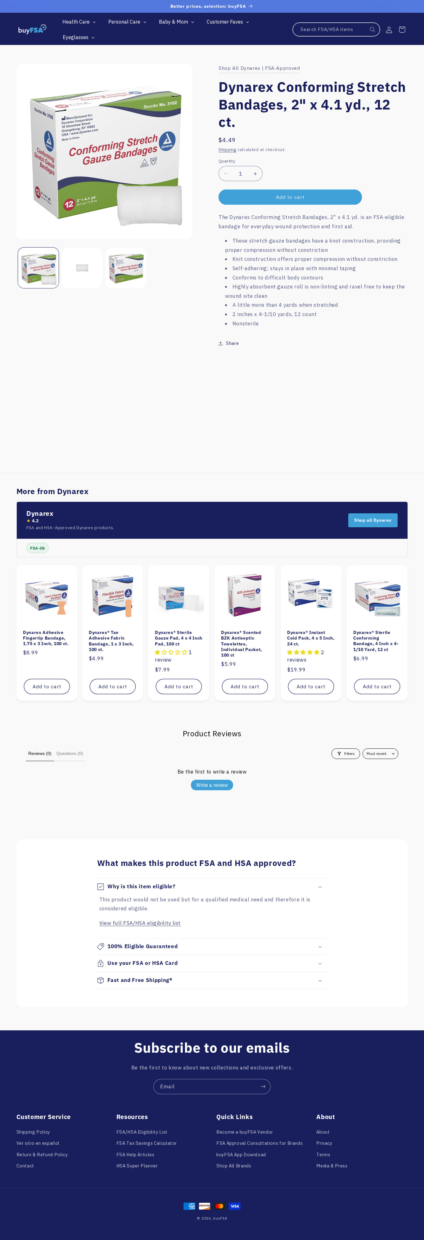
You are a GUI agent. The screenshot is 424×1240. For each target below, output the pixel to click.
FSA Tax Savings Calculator (146, 1143)
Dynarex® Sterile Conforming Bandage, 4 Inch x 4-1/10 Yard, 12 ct (376, 641)
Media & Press (331, 1165)
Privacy (324, 1143)
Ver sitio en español (38, 1143)
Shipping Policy (33, 1132)
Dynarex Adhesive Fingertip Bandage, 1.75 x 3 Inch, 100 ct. (46, 638)
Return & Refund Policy (42, 1154)
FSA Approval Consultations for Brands (259, 1143)
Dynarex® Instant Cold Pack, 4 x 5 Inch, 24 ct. (311, 638)
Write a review (212, 785)
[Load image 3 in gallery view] (126, 268)
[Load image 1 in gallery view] (38, 268)
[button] (402, 29)
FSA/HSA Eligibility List (142, 1132)
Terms (323, 1154)
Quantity (227, 161)
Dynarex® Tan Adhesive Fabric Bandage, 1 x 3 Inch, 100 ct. (111, 641)
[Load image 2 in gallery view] (82, 268)
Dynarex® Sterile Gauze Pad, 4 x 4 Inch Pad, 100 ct (178, 638)
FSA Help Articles (135, 1154)
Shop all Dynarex (373, 520)
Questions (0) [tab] (69, 753)
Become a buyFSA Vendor (244, 1132)
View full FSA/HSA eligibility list (140, 923)
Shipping (227, 149)
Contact (25, 1165)
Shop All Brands (233, 1165)
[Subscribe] (263, 1086)
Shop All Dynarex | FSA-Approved (259, 68)
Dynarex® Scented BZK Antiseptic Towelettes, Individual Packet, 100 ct (241, 644)
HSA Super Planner (137, 1165)
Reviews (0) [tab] (40, 753)
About (323, 1132)
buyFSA (220, 1218)
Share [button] (232, 343)
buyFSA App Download (241, 1154)
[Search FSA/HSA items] (373, 30)
